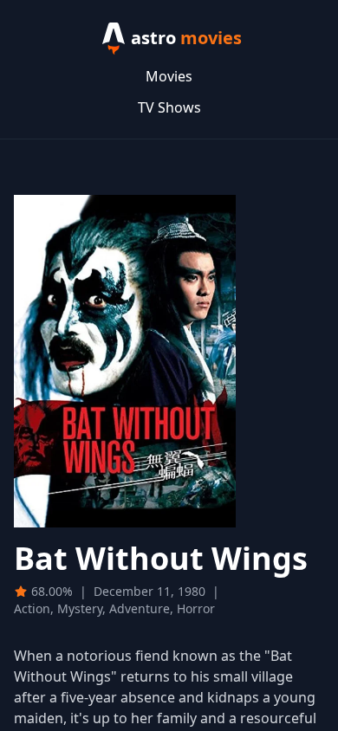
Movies (169, 76)
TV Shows (169, 107)
